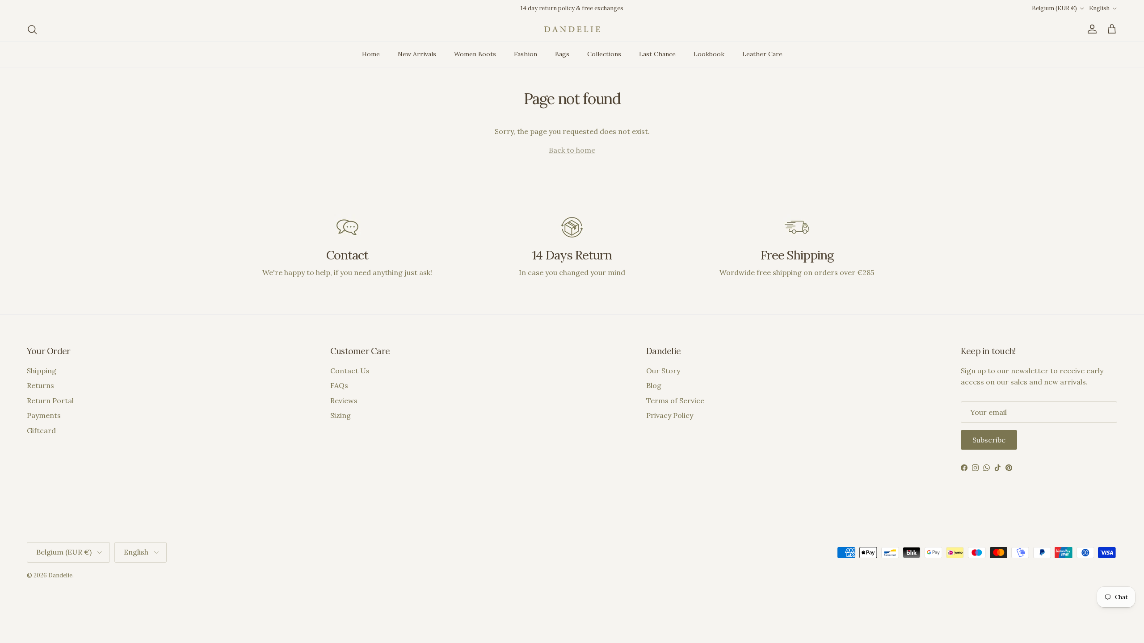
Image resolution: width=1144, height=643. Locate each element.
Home (371, 54)
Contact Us (350, 370)
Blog (653, 385)
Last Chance (657, 54)
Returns (40, 385)
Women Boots (475, 54)
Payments (44, 415)
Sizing (340, 415)
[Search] (32, 29)
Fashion (525, 54)
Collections (604, 54)
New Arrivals (417, 54)
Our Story (663, 370)
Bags (562, 54)
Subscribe (988, 439)
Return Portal (50, 400)
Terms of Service (675, 400)
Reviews (344, 400)
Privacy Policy (669, 415)
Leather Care (762, 54)
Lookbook (709, 54)
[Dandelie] (572, 29)
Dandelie (60, 575)
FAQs (339, 385)
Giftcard (41, 430)
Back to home (572, 150)
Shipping (41, 370)
